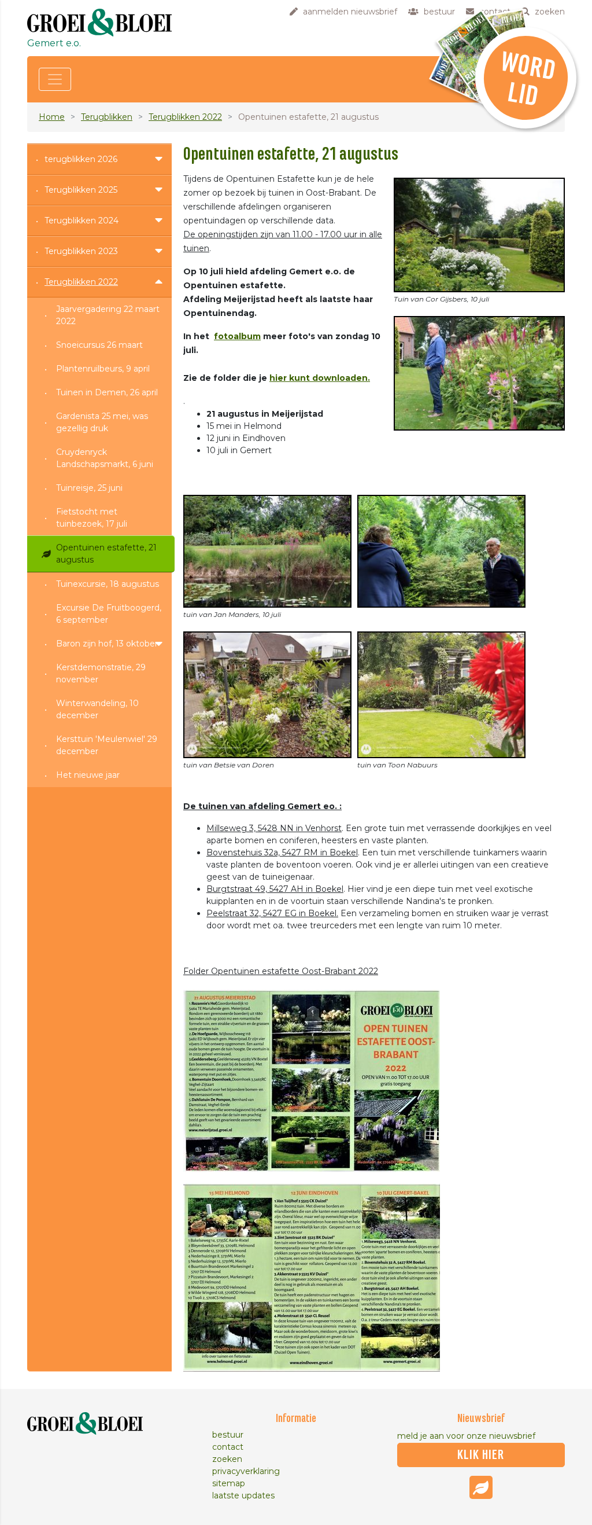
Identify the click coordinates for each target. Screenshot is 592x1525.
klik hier (480, 1455)
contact (227, 1447)
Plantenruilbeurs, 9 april (103, 368)
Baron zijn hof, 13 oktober (107, 643)
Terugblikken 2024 (82, 220)
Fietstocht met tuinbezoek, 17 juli (91, 517)
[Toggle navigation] (55, 79)
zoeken (227, 1459)
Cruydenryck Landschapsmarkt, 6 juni (104, 458)
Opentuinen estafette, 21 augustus (106, 553)
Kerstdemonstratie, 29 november (101, 673)
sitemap (228, 1483)
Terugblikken (106, 117)
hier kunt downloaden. (319, 378)
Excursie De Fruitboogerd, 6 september (108, 613)
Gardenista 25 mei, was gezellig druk (102, 422)
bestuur (227, 1435)
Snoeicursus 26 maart (99, 345)
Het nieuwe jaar (88, 775)
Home (52, 117)
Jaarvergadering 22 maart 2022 (108, 315)
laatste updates (243, 1495)
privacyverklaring (246, 1471)
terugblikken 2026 (81, 159)
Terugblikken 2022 (185, 117)
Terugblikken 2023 (81, 251)
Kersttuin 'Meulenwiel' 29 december (106, 745)
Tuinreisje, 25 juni (89, 488)
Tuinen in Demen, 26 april (107, 392)
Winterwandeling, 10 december (97, 709)
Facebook (481, 1487)
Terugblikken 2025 (81, 190)
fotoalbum (237, 336)
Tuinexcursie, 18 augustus (107, 584)
